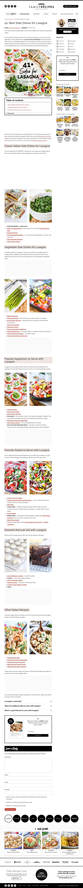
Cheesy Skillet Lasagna (40, 140)
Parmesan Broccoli (13, 318)
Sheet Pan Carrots (12, 327)
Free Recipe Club (70, 6)
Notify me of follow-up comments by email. (19, 802)
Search (76, 14)
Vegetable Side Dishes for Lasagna (17, 107)
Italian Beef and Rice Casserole (16, 666)
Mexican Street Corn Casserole (60, 108)
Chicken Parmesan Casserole (16, 662)
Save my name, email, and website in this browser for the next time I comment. (26, 798)
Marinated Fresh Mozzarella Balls (17, 420)
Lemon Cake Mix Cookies (15, 580)
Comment (8, 757)
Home (6, 19)
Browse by (8, 818)
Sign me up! (16, 878)
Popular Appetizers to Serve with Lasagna (19, 109)
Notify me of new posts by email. (16, 805)
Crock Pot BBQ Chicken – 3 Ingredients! (69, 853)
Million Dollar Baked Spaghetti (75, 96)
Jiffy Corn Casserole (67, 125)
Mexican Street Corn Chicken (75, 108)
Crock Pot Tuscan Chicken (67, 108)
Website (7, 789)
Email (6, 782)
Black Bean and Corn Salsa (60, 126)
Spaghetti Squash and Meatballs (17, 660)
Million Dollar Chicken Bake (59, 95)
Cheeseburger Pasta (67, 95)
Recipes (10, 19)
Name (7, 775)
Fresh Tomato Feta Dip (14, 414)
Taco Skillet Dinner (32, 852)
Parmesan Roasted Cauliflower (16, 329)
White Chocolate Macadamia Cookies (75, 139)
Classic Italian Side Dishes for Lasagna (18, 104)
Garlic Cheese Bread (13, 241)
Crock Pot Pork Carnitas (75, 125)
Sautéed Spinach (12, 233)
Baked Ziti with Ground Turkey (16, 664)
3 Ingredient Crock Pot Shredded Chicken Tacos (60, 140)
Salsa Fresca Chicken (51, 852)
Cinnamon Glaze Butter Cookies (17, 585)
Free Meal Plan (67, 31)
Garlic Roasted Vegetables (15, 333)
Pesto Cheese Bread (13, 423)
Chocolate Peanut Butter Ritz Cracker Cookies (67, 139)
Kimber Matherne (15, 28)
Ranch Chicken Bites (13, 852)
